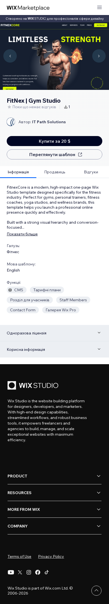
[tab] (18, 172)
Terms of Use (19, 556)
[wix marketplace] (28, 7)
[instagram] (28, 572)
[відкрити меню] (99, 7)
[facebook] (37, 572)
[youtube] (11, 572)
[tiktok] (46, 572)
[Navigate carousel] (10, 56)
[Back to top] (96, 591)
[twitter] (19, 572)
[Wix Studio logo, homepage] (34, 386)
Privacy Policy (51, 556)
